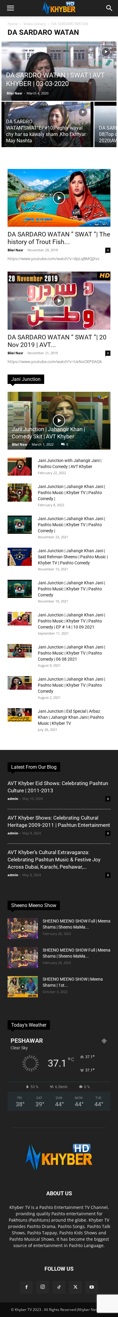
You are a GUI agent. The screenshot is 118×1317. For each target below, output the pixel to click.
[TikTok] (59, 1287)
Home (13, 23)
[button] (10, 8)
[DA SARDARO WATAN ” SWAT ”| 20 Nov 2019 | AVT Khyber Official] (59, 300)
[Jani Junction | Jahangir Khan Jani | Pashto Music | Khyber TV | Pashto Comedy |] (20, 493)
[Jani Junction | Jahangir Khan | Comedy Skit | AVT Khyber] (59, 421)
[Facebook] (26, 1287)
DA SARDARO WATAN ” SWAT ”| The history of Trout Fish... (59, 238)
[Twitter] (75, 1287)
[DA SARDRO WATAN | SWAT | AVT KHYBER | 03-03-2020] (59, 84)
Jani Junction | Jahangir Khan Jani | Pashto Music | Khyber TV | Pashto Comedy (71, 588)
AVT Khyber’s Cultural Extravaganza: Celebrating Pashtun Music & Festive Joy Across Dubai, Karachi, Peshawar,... (54, 859)
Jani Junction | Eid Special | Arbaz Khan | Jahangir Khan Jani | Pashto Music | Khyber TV (71, 717)
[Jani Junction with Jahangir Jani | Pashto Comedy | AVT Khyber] (20, 466)
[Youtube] (92, 1287)
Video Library (35, 23)
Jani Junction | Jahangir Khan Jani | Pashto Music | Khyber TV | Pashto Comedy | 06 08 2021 (71, 653)
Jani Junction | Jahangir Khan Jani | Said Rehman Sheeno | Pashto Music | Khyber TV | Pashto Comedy (73, 556)
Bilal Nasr (14, 93)
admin (13, 798)
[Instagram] (43, 1287)
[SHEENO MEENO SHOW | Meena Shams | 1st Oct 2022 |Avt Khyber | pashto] (23, 986)
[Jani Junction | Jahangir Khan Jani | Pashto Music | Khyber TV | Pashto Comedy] (20, 589)
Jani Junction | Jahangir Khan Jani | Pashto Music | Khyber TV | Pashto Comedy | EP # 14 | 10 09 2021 (71, 620)
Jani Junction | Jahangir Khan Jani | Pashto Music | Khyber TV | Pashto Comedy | (71, 492)
